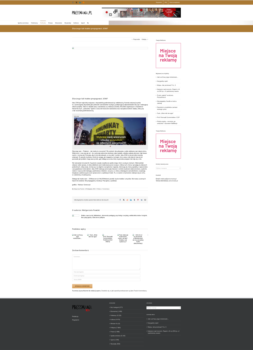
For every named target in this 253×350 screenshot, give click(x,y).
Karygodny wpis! (162, 81)
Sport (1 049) (114, 340)
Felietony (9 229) (115, 315)
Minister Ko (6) (115, 323)
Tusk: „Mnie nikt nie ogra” (165, 113)
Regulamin (75, 320)
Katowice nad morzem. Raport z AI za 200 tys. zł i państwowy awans (163, 332)
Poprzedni (136, 39)
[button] (88, 23)
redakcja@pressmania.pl (168, 179)
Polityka (99, 189)
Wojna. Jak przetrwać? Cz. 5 (166, 85)
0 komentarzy (105, 189)
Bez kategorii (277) (116, 307)
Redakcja (75, 316)
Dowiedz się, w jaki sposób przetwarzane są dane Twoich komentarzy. (124, 291)
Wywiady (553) (115, 344)
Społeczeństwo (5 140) (117, 336)
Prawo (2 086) (115, 331)
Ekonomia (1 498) (116, 311)
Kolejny (144, 39)
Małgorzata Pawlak (79, 189)
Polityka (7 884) (115, 327)
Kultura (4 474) (115, 319)
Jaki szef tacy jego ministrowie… (167, 77)
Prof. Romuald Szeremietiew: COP (168, 117)
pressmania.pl (173, 181)
